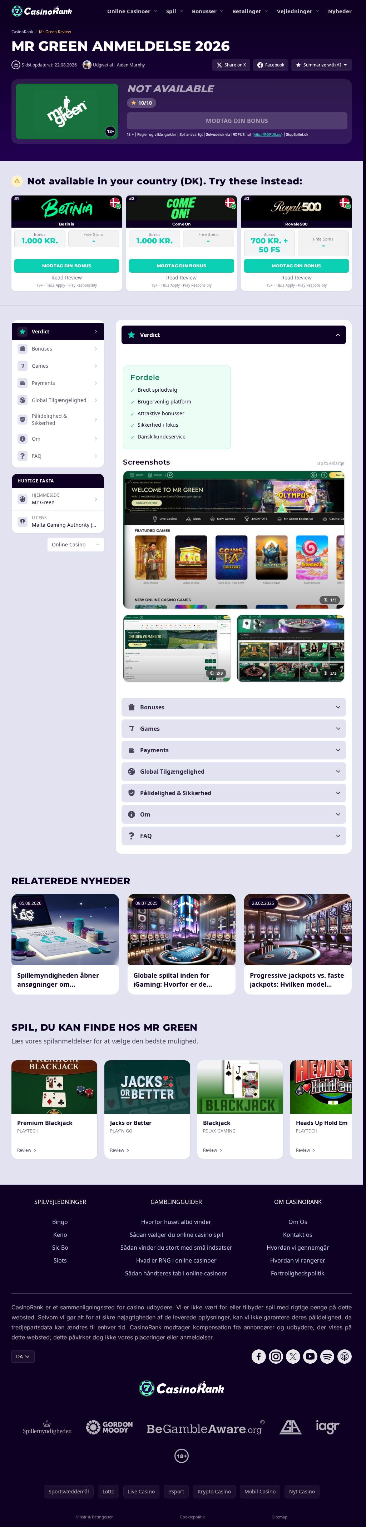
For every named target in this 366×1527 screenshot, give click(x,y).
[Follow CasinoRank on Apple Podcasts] (344, 1356)
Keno (60, 1235)
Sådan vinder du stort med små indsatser (176, 1247)
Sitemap (279, 1516)
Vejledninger (294, 11)
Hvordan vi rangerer (297, 1260)
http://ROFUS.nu (267, 134)
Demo (84, 1068)
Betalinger (246, 11)
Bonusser (204, 11)
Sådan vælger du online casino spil (176, 1235)
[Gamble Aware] (206, 1427)
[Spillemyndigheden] (47, 1427)
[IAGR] (328, 1427)
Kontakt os (297, 1235)
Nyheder (340, 11)
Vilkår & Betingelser (94, 1516)
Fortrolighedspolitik (298, 1273)
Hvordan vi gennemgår (298, 1247)
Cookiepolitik (192, 1516)
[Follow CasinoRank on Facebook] (259, 1356)
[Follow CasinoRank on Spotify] (327, 1356)
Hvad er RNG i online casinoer (176, 1260)
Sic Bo (60, 1247)
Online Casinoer (128, 11)
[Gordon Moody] (109, 1427)
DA (19, 1356)
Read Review (66, 277)
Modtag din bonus (237, 121)
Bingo (60, 1222)
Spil (171, 11)
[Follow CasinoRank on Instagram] (276, 1356)
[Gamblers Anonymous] (290, 1427)
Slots (60, 1260)
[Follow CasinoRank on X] (293, 1356)
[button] (234, 335)
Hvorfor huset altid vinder (176, 1222)
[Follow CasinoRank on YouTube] (310, 1356)
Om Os (297, 1222)
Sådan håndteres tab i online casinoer (176, 1273)
